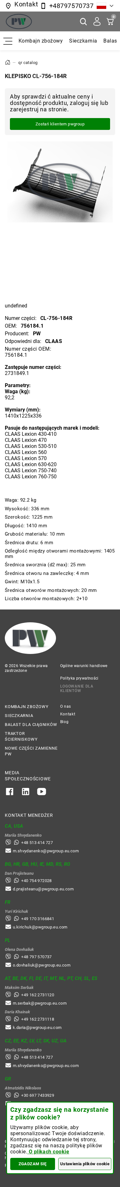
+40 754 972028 (36, 880)
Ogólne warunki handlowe (84, 666)
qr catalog (27, 62)
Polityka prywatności (79, 678)
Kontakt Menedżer (29, 815)
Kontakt (68, 714)
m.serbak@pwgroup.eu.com (40, 1003)
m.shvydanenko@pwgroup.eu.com (46, 850)
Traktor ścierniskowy (21, 736)
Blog (64, 722)
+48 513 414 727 (37, 842)
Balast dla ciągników (31, 724)
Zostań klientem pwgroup (60, 124)
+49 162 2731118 (37, 1019)
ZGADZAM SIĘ (33, 1163)
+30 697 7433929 (37, 1095)
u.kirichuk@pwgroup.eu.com (40, 927)
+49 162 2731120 (37, 994)
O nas (65, 706)
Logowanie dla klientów (76, 688)
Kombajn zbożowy (41, 41)
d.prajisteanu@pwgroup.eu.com (43, 889)
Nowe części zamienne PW (31, 751)
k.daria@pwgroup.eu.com (37, 1027)
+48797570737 (71, 6)
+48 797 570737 (36, 956)
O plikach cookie (48, 1152)
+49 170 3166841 (37, 918)
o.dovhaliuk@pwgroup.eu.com (41, 965)
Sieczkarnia (83, 41)
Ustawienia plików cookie (84, 1163)
